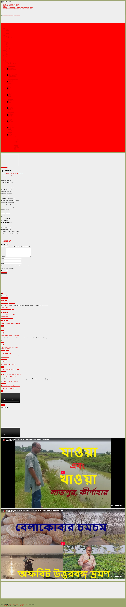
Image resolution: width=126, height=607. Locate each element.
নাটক (6, 44)
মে (8, 88)
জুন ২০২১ (10, 104)
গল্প (6, 57)
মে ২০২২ (10, 119)
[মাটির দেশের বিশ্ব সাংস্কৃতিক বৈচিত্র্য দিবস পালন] (9, 381)
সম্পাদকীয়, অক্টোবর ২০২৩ (6, 353)
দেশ (3, 26)
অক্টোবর (9, 94)
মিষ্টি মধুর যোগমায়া (4, 312)
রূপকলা (7, 34)
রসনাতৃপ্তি (7, 31)
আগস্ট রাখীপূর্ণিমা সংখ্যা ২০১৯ (13, 75)
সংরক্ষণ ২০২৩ (8, 128)
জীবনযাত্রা (5, 28)
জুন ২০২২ (10, 120)
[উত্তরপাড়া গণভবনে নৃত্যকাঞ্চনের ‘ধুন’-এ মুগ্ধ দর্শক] (10, 369)
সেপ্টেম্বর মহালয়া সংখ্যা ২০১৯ (13, 76)
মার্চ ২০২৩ (10, 132)
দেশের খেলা (8, 48)
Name (2, 258)
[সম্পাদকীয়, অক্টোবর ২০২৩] (5, 348)
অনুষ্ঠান (7, 46)
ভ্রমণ (4, 35)
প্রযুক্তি (7, 30)
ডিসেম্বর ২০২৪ (16, 150)
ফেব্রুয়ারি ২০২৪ (16, 139)
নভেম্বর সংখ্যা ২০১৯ (12, 80)
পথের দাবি (7, 40)
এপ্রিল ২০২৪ (16, 141)
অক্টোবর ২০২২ (10, 125)
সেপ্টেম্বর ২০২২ (11, 123)
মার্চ (9, 86)
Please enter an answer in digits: (7, 268)
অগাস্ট (9, 92)
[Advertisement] (24, 19)
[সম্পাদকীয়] (3, 328)
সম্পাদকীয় (4, 6)
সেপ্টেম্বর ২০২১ (11, 108)
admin (16, 173)
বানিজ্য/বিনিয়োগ (5, 60)
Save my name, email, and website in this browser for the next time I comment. (18, 265)
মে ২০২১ (9, 103)
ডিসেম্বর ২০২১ (11, 112)
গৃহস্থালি (7, 33)
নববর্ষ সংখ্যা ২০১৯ (11, 70)
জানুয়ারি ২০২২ (10, 114)
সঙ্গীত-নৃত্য (7, 43)
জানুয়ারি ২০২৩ (10, 129)
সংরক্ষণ (4, 61)
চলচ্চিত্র (7, 42)
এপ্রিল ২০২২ (10, 117)
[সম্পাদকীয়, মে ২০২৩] (5, 357)
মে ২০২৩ (10, 134)
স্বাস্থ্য (7, 29)
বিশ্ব (4, 27)
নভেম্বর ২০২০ (8, 318)
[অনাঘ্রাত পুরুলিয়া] (4, 295)
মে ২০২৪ (15, 142)
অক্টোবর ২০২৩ (3, 350)
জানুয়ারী (9, 83)
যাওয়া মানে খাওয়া (9, 37)
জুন (9, 89)
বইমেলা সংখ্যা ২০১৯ (11, 68)
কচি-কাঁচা (4, 55)
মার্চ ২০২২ (10, 116)
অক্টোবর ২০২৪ (16, 148)
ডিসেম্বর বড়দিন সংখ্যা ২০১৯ (13, 79)
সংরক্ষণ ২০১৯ (8, 67)
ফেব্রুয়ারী (10, 84)
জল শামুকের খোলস (7, 240)
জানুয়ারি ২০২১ (10, 99)
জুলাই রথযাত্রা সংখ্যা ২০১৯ (13, 74)
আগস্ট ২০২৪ (16, 146)
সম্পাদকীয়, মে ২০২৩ (5, 362)
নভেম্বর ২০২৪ (16, 149)
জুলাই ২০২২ (10, 121)
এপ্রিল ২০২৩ (10, 133)
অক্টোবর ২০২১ (10, 109)
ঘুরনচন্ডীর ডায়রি (8, 36)
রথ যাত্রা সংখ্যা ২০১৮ (12, 63)
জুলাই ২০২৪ (16, 145)
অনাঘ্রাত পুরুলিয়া (4, 300)
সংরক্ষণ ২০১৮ (8, 62)
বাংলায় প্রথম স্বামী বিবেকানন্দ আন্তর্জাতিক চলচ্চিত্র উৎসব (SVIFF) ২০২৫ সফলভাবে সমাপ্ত (17, 8)
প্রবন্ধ (7, 54)
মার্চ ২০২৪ (15, 140)
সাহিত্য (4, 50)
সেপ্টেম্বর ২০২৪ (16, 147)
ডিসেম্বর (9, 96)
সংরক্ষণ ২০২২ (8, 113)
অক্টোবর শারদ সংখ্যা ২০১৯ (12, 77)
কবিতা (7, 51)
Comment (3, 256)
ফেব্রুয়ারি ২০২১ (11, 100)
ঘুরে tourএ (7, 38)
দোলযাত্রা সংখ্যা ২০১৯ (12, 69)
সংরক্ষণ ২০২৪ (13, 136)
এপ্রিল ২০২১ (10, 102)
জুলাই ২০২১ (10, 106)
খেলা (4, 47)
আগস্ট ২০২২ (10, 122)
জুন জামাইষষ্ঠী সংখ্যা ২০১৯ (13, 73)
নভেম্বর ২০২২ (10, 126)
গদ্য (6, 53)
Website (2, 263)
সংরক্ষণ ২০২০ (8, 82)
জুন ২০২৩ (10, 135)
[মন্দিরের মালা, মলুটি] (4, 316)
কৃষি (3, 59)
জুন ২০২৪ (15, 143)
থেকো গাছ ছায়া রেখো (7, 241)
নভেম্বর (9, 95)
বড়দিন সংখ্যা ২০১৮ (11, 66)
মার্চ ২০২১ (10, 101)
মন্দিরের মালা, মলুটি (4, 320)
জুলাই (9, 90)
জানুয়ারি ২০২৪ (16, 138)
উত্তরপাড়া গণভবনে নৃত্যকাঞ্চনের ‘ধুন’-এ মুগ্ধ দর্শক (11, 4)
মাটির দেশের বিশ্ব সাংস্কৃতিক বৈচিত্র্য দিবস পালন (10, 5)
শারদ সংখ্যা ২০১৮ (11, 64)
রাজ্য (4, 24)
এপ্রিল (9, 87)
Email (2, 261)
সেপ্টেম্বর (10, 93)
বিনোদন (4, 41)
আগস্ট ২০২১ (10, 107)
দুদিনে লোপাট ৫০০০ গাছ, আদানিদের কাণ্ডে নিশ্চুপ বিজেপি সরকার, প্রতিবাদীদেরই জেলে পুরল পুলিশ (18, 7)
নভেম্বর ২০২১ (10, 110)
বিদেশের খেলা (8, 49)
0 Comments (20, 173)
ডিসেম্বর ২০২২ (11, 127)
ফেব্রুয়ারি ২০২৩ (11, 130)
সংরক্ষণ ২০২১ (8, 97)
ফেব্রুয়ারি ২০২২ (11, 115)
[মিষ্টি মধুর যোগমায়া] (4, 307)
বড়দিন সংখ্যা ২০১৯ (11, 81)
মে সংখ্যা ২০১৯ (11, 71)
